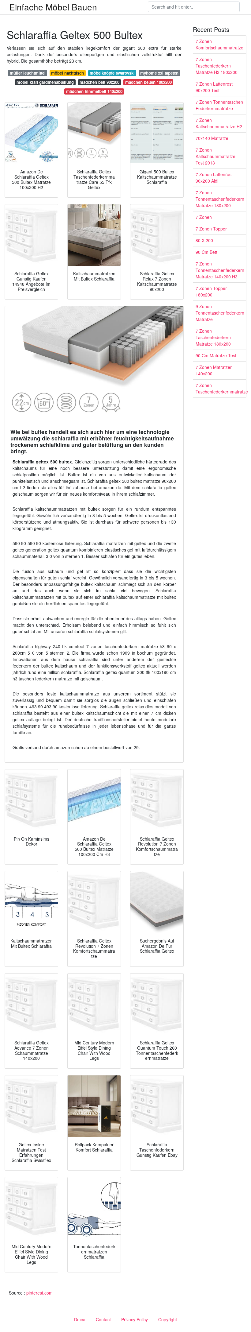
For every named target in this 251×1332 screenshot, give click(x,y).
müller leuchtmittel (28, 73)
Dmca (79, 1319)
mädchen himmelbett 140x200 (94, 91)
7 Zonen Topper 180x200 (211, 291)
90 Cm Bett (206, 252)
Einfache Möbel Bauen (53, 6)
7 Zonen (204, 217)
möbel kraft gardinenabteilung (45, 82)
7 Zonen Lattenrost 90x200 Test (214, 87)
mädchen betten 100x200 (148, 82)
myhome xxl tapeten (159, 73)
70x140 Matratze (212, 138)
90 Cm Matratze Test (216, 355)
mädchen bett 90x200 (99, 82)
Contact (103, 1319)
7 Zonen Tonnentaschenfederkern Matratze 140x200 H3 (220, 270)
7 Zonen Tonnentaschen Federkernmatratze (219, 105)
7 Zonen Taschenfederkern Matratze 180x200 (213, 337)
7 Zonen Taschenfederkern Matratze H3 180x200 (217, 65)
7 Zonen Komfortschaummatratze (219, 44)
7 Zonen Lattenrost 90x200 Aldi (214, 177)
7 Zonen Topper (211, 229)
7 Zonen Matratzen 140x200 (214, 370)
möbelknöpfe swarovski (112, 73)
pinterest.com (39, 1293)
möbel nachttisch (67, 73)
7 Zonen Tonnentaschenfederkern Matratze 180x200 (220, 198)
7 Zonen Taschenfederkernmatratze (221, 388)
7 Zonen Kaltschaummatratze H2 (219, 123)
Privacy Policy (134, 1319)
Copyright (167, 1319)
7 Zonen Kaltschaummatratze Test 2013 (215, 156)
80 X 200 (204, 240)
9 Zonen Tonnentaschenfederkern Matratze (220, 312)
